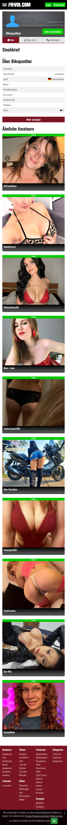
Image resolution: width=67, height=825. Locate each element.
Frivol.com (19, 4)
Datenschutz (39, 787)
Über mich (31, 40)
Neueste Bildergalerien (24, 789)
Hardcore (57, 757)
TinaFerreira (9, 610)
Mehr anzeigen (33, 119)
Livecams (6, 785)
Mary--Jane (9, 368)
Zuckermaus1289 (12, 428)
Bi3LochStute (10, 186)
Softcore (57, 754)
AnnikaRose (9, 732)
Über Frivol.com (41, 766)
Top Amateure (7, 759)
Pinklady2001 (10, 550)
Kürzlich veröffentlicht (24, 758)
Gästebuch (54, 40)
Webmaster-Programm (42, 759)
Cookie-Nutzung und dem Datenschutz (44, 816)
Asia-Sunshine (10, 489)
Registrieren (42, 754)
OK (54, 821)
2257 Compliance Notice (41, 779)
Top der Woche (22, 766)
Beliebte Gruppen (40, 805)
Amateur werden (6, 773)
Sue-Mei (8, 671)
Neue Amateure (7, 766)
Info (12, 40)
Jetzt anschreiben (52, 31)
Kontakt (39, 792)
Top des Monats (23, 773)
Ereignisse (58, 761)
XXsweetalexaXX (11, 307)
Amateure (7, 754)
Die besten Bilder (24, 798)
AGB (38, 771)
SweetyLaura (10, 246)
